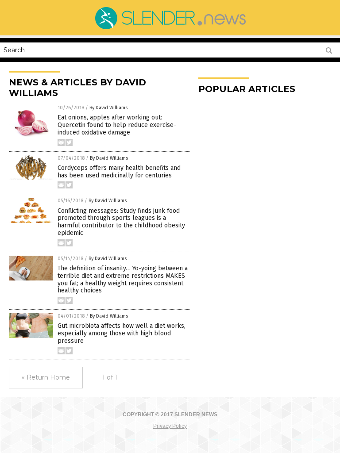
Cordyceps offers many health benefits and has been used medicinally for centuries (119, 171)
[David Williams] (170, 29)
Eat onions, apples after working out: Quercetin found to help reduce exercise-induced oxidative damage (117, 125)
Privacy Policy (170, 426)
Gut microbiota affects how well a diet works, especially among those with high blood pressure (121, 333)
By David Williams (108, 108)
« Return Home (46, 377)
